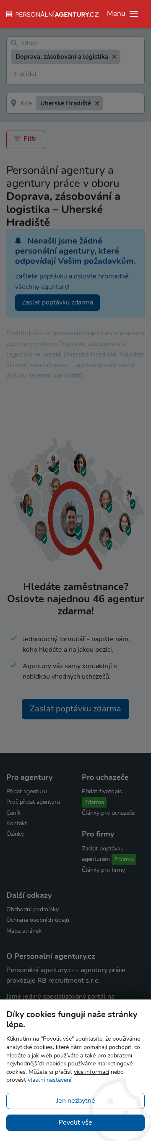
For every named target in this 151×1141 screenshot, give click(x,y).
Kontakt (16, 823)
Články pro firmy (103, 870)
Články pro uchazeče (108, 813)
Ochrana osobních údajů (37, 920)
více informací (91, 1072)
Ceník (13, 813)
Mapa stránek (24, 931)
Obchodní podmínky (32, 909)
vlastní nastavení (49, 1080)
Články (15, 834)
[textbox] (15, 74)
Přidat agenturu (26, 791)
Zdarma (94, 802)
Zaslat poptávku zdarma (57, 302)
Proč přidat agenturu (33, 802)
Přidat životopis (102, 791)
